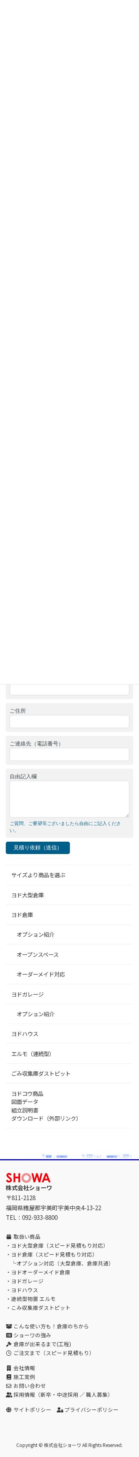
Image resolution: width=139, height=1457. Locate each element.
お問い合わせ (30, 1385)
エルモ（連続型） (32, 1053)
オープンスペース (35, 954)
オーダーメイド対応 (38, 974)
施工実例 (24, 1377)
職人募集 (97, 1394)
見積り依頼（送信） (38, 847)
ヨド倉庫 (22, 914)
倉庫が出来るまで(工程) (42, 1344)
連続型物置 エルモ (33, 1298)
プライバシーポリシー (91, 1409)
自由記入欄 (23, 776)
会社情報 (24, 1368)
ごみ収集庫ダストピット (41, 1073)
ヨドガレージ (27, 994)
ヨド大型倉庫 (27, 895)
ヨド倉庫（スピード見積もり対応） (54, 1254)
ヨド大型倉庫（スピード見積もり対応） (59, 1245)
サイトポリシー (32, 1409)
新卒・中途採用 (59, 1394)
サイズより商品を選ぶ (38, 875)
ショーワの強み (32, 1335)
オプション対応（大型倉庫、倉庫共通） (65, 1263)
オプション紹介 (32, 934)
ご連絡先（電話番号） (37, 743)
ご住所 (18, 711)
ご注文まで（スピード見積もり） (54, 1353)
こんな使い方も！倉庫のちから (51, 1326)
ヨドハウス (24, 1033)
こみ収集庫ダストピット (41, 1307)
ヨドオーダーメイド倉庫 (40, 1272)
